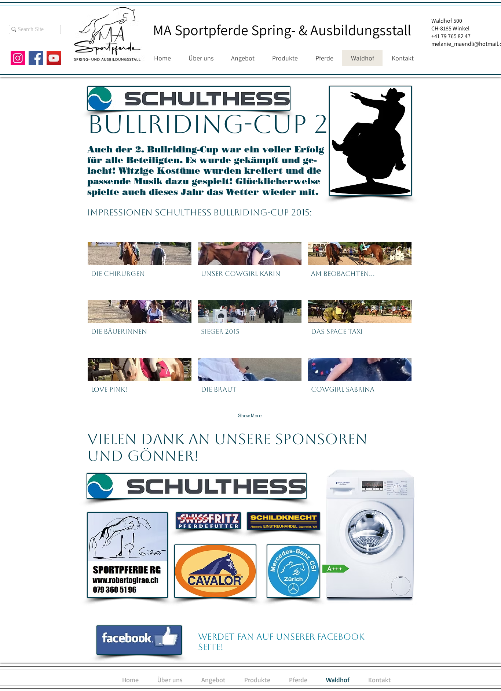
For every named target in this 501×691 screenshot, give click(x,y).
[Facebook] (36, 58)
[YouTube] (54, 58)
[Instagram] (18, 58)
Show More (250, 415)
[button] (139, 268)
